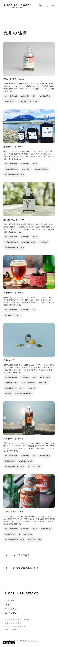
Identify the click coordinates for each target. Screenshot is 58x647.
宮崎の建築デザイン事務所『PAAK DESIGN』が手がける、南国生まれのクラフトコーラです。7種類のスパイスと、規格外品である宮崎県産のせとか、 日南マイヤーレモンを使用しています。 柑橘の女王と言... (28, 87)
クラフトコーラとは (13, 623)
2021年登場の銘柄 (11, 96)
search (46, 5)
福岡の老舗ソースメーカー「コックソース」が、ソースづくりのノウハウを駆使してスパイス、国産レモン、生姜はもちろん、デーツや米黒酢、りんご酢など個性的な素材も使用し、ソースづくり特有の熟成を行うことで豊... (28, 301)
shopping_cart (40, 5)
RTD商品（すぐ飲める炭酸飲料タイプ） (18, 393)
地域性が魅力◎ (45, 377)
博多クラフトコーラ (13, 292)
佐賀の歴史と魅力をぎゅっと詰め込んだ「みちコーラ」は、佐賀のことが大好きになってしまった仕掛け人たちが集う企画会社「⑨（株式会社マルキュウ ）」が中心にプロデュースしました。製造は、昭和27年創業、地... (28, 369)
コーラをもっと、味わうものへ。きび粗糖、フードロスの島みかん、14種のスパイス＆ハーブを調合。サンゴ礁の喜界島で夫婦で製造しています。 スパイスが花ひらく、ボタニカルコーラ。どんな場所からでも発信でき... (29, 520)
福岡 (34, 309)
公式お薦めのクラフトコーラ (28, 101)
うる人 (9, 604)
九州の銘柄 (25, 96)
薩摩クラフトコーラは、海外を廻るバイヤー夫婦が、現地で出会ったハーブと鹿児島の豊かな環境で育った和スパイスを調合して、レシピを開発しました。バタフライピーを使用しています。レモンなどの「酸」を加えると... (28, 155)
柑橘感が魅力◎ (45, 96)
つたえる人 (11, 608)
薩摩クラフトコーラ (13, 146)
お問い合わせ (10, 630)
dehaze (53, 5)
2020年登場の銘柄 (11, 163)
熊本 (34, 455)
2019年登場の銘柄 (11, 455)
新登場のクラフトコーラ (13, 315)
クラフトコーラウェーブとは (17, 620)
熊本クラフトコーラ (13, 438)
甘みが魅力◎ (26, 169)
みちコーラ (9, 360)
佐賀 (34, 377)
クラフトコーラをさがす (15, 626)
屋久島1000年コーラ (13, 219)
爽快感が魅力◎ (10, 101)
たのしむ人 (11, 612)
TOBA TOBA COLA (13, 511)
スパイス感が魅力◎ (11, 169)
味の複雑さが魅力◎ (41, 169)
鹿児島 (35, 163)
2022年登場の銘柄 (11, 309)
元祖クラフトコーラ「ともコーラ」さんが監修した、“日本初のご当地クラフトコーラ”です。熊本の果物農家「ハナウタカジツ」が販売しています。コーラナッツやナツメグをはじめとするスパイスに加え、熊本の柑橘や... (29, 447)
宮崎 (34, 96)
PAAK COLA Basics (13, 79)
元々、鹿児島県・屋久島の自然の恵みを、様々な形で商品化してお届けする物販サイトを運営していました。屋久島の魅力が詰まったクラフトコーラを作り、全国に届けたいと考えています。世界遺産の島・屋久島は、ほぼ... (28, 228)
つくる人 (10, 600)
